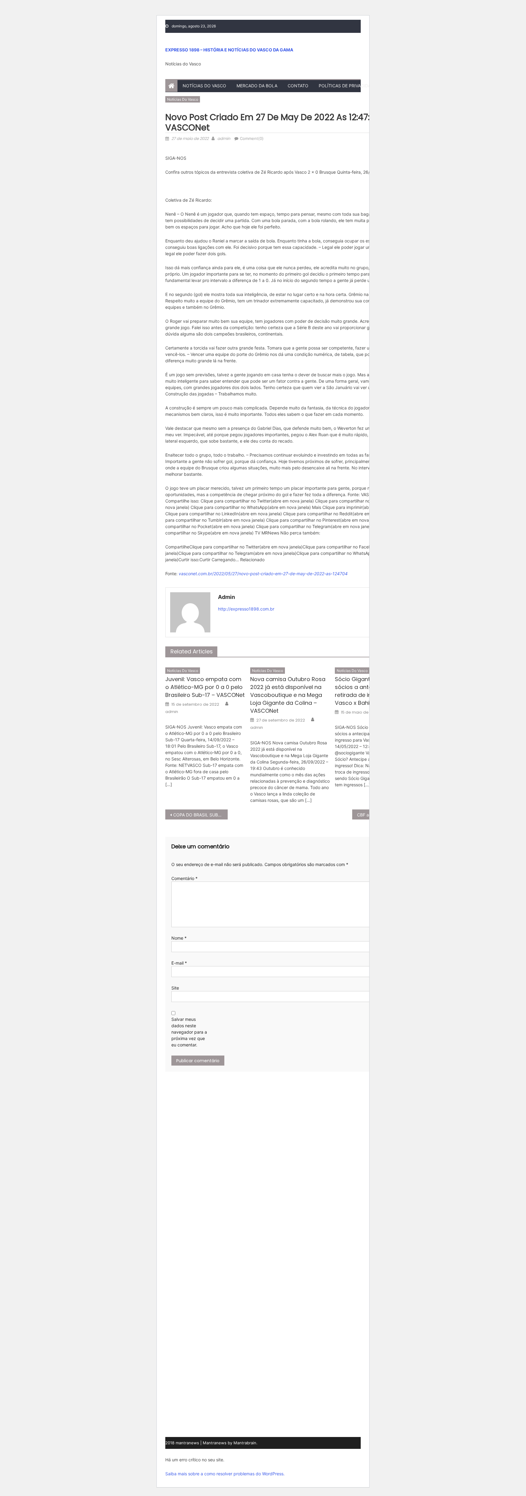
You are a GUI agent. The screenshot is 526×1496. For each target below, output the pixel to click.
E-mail (179, 962)
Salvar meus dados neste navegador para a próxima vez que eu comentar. (189, 1032)
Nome (179, 938)
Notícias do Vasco (204, 85)
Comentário (184, 878)
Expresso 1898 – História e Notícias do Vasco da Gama (229, 49)
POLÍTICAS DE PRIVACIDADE (347, 85)
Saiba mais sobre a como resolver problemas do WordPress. (225, 1473)
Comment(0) (252, 138)
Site (175, 987)
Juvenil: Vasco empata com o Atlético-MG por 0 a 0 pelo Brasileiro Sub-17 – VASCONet (205, 687)
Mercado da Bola (257, 85)
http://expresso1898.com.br (246, 608)
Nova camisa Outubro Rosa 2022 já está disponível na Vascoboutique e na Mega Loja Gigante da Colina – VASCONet (287, 695)
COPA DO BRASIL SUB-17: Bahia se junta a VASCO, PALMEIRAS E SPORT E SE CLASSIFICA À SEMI (200, 814)
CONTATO (298, 85)
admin (223, 138)
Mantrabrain (244, 1442)
